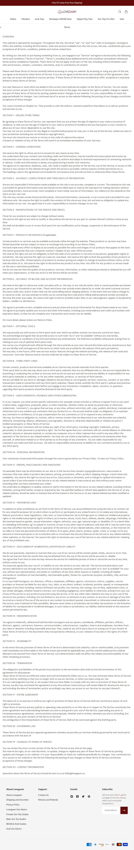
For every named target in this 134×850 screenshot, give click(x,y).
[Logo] (67, 12)
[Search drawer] (120, 12)
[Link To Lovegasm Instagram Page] (72, 796)
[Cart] (126, 12)
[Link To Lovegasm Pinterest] (89, 796)
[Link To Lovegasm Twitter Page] (83, 796)
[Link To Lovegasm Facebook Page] (77, 796)
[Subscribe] (124, 810)
